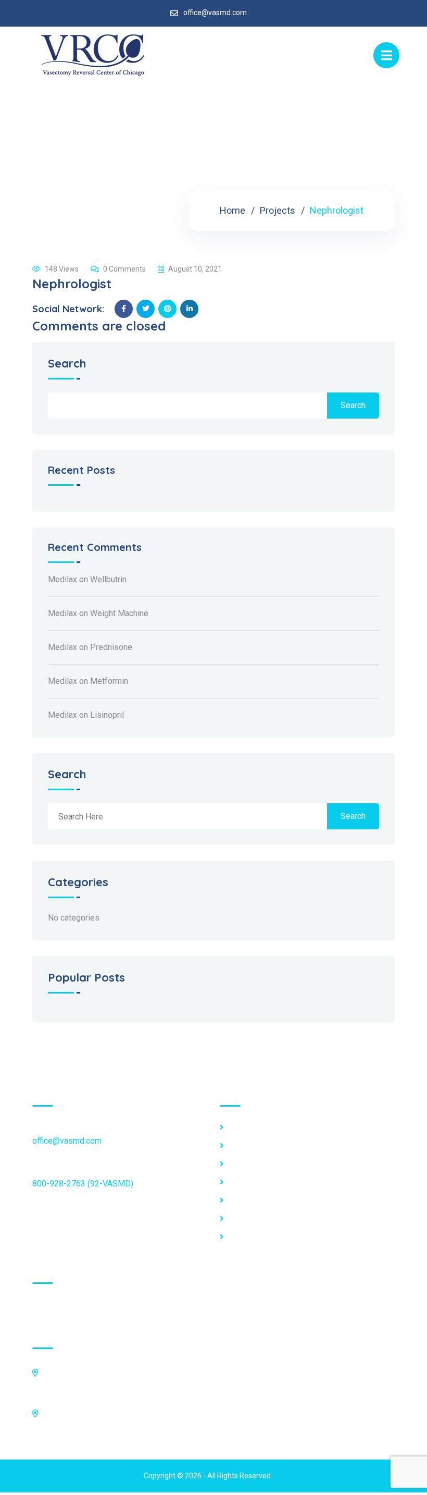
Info (236, 1164)
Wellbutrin (108, 579)
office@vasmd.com (215, 12)
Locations (247, 1127)
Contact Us (249, 1237)
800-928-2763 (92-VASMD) (82, 1183)
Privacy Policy (255, 1200)
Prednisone (111, 647)
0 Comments (124, 269)
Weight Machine (119, 613)
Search (67, 364)
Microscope (251, 1182)
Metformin (109, 681)
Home (232, 210)
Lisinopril (107, 715)
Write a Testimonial (264, 1219)
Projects (277, 210)
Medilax (62, 579)
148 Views (62, 269)
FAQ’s (239, 1146)
